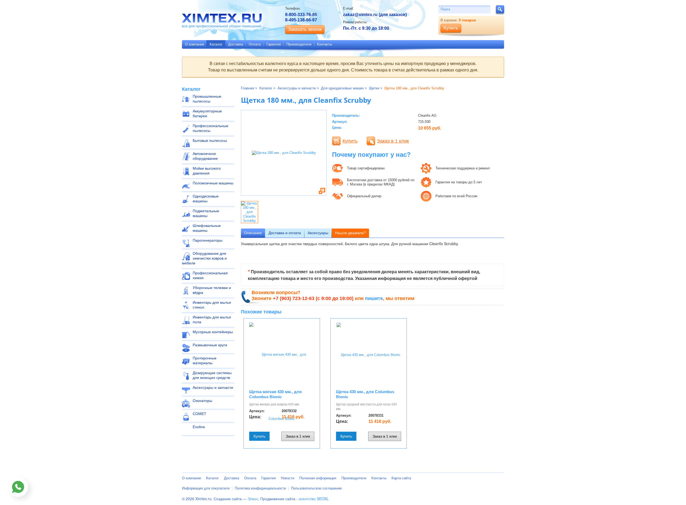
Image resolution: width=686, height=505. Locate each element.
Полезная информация (317, 478)
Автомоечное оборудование (205, 156)
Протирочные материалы (205, 360)
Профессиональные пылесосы (210, 128)
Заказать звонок (305, 29)
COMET (199, 414)
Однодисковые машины (206, 198)
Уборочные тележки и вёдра (212, 290)
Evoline (199, 427)
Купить (349, 141)
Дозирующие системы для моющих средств (212, 375)
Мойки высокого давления (207, 170)
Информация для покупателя (206, 488)
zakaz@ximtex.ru (360, 14)
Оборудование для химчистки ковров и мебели (204, 258)
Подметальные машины (206, 213)
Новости (287, 478)
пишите (374, 298)
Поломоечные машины (213, 183)
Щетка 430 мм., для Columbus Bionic (365, 394)
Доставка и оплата (285, 233)
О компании (194, 44)
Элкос (253, 498)
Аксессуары (318, 233)
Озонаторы (202, 400)
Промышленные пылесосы (207, 98)
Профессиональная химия (210, 275)
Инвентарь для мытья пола (212, 319)
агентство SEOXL (314, 498)
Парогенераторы (207, 240)
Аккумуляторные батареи (207, 113)
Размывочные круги (210, 345)
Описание (253, 233)
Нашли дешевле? (350, 233)
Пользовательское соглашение (316, 488)
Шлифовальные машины (207, 228)
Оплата (255, 44)
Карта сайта (401, 478)
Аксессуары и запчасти (213, 387)
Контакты (324, 44)
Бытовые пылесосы (210, 140)
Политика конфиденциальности (260, 488)
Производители (298, 44)
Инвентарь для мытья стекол (212, 304)
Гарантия (273, 44)
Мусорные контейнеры (213, 332)
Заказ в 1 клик (393, 141)
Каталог (216, 44)
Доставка (235, 44)
